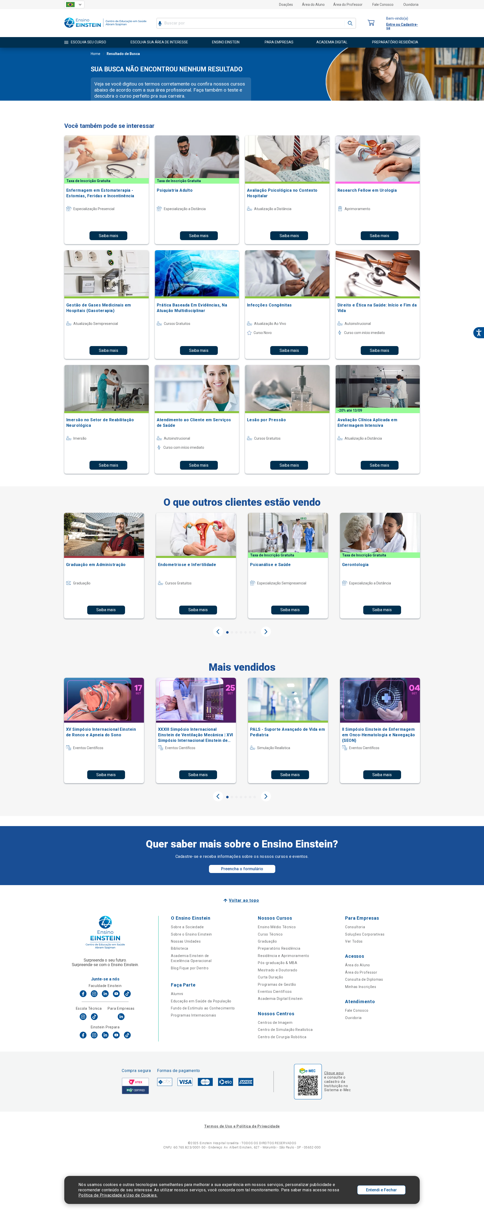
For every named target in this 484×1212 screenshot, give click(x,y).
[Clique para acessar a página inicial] (105, 28)
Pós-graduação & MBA (277, 963)
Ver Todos (354, 941)
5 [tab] (245, 632)
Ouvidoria (410, 4)
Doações (286, 4)
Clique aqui (334, 1073)
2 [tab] (232, 632)
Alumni (177, 994)
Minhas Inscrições (360, 987)
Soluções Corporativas (365, 934)
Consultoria (355, 927)
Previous (218, 632)
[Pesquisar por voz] (160, 23)
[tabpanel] (104, 565)
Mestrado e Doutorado (277, 970)
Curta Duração (270, 977)
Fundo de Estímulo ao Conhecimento (203, 1008)
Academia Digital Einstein (280, 999)
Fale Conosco (383, 4)
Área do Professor (347, 4)
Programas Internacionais (193, 1015)
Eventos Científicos (275, 992)
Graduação (267, 941)
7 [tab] (254, 632)
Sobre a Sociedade (187, 927)
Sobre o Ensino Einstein (191, 934)
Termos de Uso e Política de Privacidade (242, 1126)
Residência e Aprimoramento (283, 956)
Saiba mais (108, 235)
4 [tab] (241, 632)
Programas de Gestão (277, 984)
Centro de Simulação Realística (285, 1030)
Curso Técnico (270, 934)
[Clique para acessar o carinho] (371, 23)
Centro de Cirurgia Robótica (282, 1037)
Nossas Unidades (186, 941)
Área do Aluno (313, 4)
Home (95, 54)
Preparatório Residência (279, 948)
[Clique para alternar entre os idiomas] (74, 4)
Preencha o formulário (242, 868)
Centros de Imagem (275, 1023)
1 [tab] (227, 632)
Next (266, 632)
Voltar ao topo (244, 900)
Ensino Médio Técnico (277, 927)
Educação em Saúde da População (201, 1001)
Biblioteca (179, 948)
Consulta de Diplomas (364, 979)
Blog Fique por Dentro (190, 968)
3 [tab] (236, 632)
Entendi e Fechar (381, 1190)
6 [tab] (250, 632)
